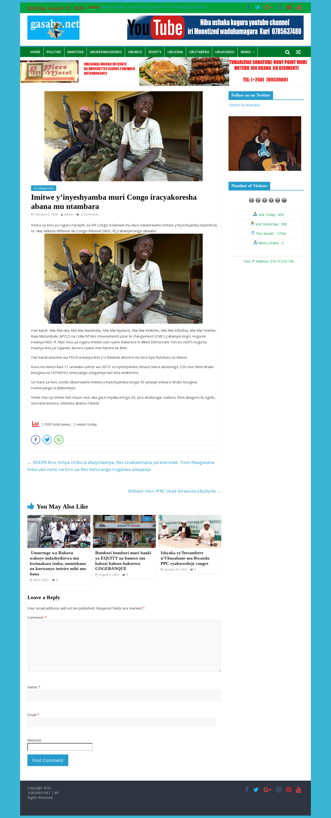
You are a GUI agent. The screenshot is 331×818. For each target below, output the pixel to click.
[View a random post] (298, 52)
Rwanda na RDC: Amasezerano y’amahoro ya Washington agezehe (153, 7)
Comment (37, 617)
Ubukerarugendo (106, 52)
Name (33, 687)
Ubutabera (199, 52)
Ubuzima (175, 52)
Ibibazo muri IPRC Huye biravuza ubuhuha (174, 491)
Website (34, 740)
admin (68, 214)
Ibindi (246, 52)
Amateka (75, 52)
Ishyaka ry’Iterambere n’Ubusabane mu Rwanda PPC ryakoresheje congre (185, 558)
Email (33, 714)
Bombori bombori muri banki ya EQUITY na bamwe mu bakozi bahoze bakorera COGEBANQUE (123, 560)
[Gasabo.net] (165, 60)
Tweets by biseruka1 (245, 105)
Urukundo (225, 52)
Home (35, 52)
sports (154, 52)
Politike (54, 52)
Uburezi (135, 52)
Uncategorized (43, 188)
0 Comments (89, 214)
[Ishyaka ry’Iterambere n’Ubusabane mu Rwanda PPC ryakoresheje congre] (189, 518)
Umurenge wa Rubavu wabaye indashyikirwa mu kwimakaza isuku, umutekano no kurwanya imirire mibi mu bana (58, 563)
